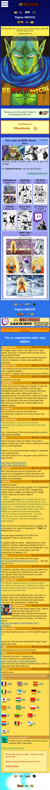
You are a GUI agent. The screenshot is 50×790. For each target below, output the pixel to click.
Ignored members (12, 766)
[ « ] (27, 12)
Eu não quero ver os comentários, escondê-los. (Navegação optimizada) (25, 330)
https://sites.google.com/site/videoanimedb (19, 661)
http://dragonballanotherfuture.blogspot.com (19, 561)
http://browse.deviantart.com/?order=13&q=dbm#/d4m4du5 (14, 463)
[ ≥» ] (27, 22)
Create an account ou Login (13, 748)
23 (35, 129)
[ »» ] (32, 22)
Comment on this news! (37, 173)
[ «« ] (16, 12)
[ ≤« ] (21, 12)
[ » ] (20, 22)
